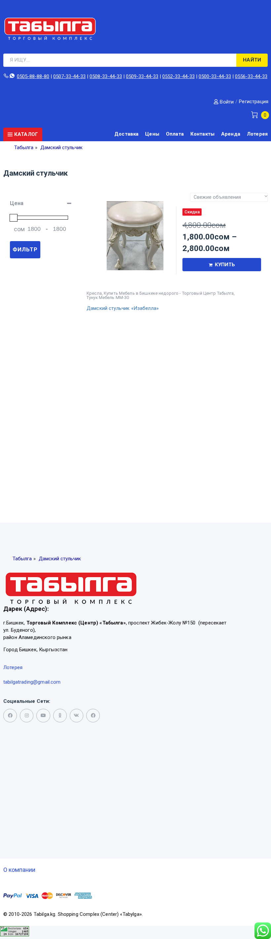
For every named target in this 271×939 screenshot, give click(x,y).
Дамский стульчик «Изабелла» (123, 308)
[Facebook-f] (10, 715)
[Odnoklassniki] (60, 715)
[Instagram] (26, 715)
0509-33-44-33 (142, 76)
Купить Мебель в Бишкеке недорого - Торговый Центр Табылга (169, 293)
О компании (19, 869)
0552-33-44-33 (178, 76)
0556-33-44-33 (251, 76)
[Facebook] (93, 715)
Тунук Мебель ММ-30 (108, 297)
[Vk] (76, 715)
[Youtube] (43, 715)
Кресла (94, 293)
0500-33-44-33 (215, 76)
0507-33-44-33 (69, 76)
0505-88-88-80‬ (33, 76)
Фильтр (25, 249)
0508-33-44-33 (106, 76)
